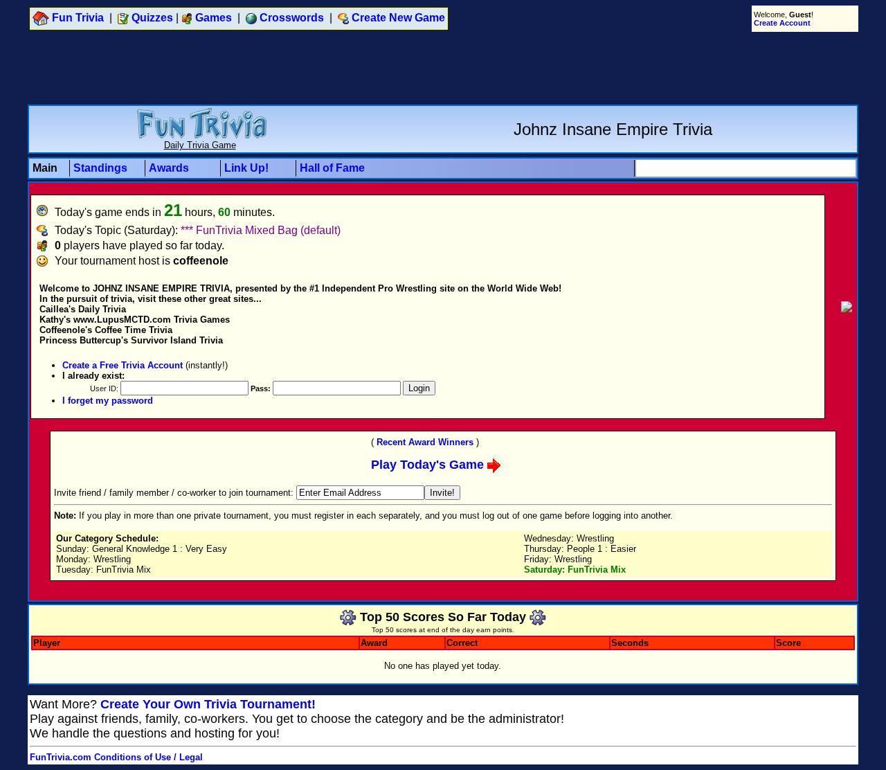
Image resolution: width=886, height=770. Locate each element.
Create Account (782, 23)
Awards (169, 168)
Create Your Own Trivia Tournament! (208, 704)
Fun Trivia (78, 18)
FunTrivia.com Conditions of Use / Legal (116, 757)
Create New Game (398, 18)
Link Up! (246, 168)
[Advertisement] (443, 68)
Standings (100, 168)
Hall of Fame (332, 168)
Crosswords (292, 18)
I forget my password (107, 400)
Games (213, 18)
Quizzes (152, 18)
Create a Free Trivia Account (122, 365)
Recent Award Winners (425, 442)
